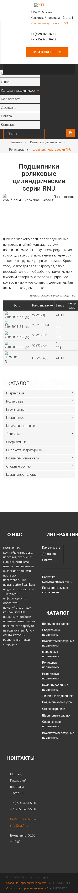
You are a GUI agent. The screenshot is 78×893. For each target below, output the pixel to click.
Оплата (6, 116)
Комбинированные (20, 426)
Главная (16, 142)
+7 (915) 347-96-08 (43, 39)
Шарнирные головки (21, 475)
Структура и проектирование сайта (28, 888)
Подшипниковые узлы (22, 458)
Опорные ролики (18, 466)
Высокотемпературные (24, 450)
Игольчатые (15, 409)
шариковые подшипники (50, 654)
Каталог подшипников (18, 91)
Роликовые (17, 149)
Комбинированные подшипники (55, 687)
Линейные (13, 434)
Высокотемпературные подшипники (58, 643)
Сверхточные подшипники (51, 632)
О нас (5, 82)
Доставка (8, 108)
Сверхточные (16, 442)
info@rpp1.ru (19, 825)
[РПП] (39, 5)
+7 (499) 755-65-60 (43, 34)
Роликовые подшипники (50, 665)
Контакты (8, 125)
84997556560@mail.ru (25, 819)
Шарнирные (15, 418)
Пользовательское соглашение (55, 590)
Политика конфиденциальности (57, 579)
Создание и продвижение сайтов (26, 882)
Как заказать (11, 99)
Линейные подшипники (58, 696)
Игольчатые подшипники (50, 676)
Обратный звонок (47, 52)
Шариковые (15, 393)
